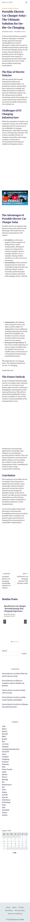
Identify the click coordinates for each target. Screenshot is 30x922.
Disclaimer (9, 910)
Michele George (8, 31)
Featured (5, 762)
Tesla (4, 805)
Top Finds (5, 810)
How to (4, 777)
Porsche (5, 795)
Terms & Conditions (15, 914)
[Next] (25, 622)
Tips (3, 807)
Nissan (4, 792)
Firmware (5, 764)
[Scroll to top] (26, 919)
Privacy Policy (20, 910)
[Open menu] (26, 2)
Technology (6, 802)
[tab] (11, 641)
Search (4, 651)
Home (8, 907)
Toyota (4, 813)
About (14, 907)
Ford (3, 767)
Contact (21, 907)
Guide (4, 772)
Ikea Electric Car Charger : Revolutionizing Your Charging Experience (15, 608)
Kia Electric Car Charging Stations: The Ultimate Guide (22, 578)
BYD (3, 741)
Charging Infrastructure (10, 8)
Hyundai (5, 780)
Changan (5, 747)
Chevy (4, 754)
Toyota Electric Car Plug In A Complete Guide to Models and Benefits (13, 683)
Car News (5, 744)
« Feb (14, 853)
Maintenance (7, 785)
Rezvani (5, 797)
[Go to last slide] (4, 622)
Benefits (5, 734)
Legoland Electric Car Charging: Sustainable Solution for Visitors (6, 581)
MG (3, 787)
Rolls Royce (6, 800)
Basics (4, 729)
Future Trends (7, 769)
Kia (3, 782)
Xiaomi (4, 815)
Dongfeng (5, 759)
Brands (4, 739)
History (4, 774)
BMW (4, 736)
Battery (4, 731)
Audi (3, 726)
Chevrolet (5, 752)
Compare (5, 757)
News (4, 790)
